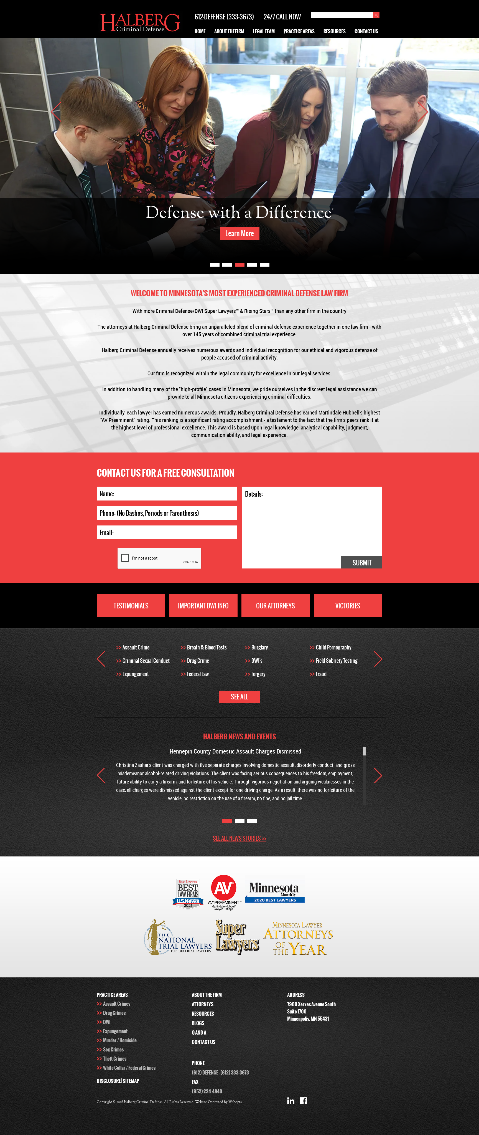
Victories (347, 605)
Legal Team (264, 31)
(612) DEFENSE (205, 1072)
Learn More (239, 233)
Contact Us (366, 31)
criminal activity (259, 357)
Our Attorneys (275, 605)
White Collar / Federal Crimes (129, 1067)
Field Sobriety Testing (337, 660)
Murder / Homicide (120, 1040)
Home (200, 31)
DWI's (257, 660)
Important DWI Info (203, 605)
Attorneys (202, 1004)
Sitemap (131, 1081)
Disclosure (109, 1081)
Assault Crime (136, 647)
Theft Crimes (114, 1058)
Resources (334, 31)
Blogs (198, 1023)
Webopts (235, 1102)
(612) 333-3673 (234, 1072)
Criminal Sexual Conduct (146, 660)
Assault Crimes (116, 1003)
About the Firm (229, 31)
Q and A (199, 1032)
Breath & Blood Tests (207, 647)
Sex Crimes (113, 1049)
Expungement (136, 674)
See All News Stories (239, 838)
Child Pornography (333, 647)
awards (208, 412)
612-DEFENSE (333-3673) (224, 17)
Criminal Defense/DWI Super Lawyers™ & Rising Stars (213, 311)
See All (239, 696)
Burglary (259, 647)
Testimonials (131, 605)
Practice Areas (299, 31)
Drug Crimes (114, 1013)
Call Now (288, 17)
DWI (107, 1022)
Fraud (321, 674)
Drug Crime (198, 660)
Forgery (258, 674)
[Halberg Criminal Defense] (140, 32)
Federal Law (198, 674)
